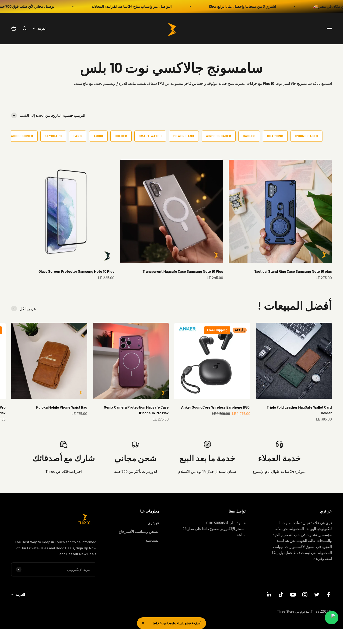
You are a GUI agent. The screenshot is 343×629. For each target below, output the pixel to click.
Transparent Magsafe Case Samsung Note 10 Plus (183, 271)
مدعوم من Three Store (293, 611)
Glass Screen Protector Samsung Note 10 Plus (76, 271)
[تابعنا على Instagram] (305, 594)
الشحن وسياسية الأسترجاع (139, 531)
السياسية (152, 540)
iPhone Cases (306, 136)
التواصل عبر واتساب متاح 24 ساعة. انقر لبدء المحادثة (152, 6)
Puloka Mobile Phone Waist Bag (61, 407)
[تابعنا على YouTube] (293, 594)
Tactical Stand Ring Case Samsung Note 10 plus (293, 271)
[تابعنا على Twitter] (317, 594)
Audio (98, 136)
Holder (121, 136)
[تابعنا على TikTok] (281, 594)
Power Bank (183, 136)
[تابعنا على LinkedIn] (269, 594)
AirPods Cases (218, 136)
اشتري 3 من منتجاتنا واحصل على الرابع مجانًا (262, 6)
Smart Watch (150, 136)
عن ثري (153, 522)
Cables (249, 136)
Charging (275, 136)
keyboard (53, 136)
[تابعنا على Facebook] (329, 594)
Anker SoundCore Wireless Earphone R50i (215, 407)
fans (78, 136)
